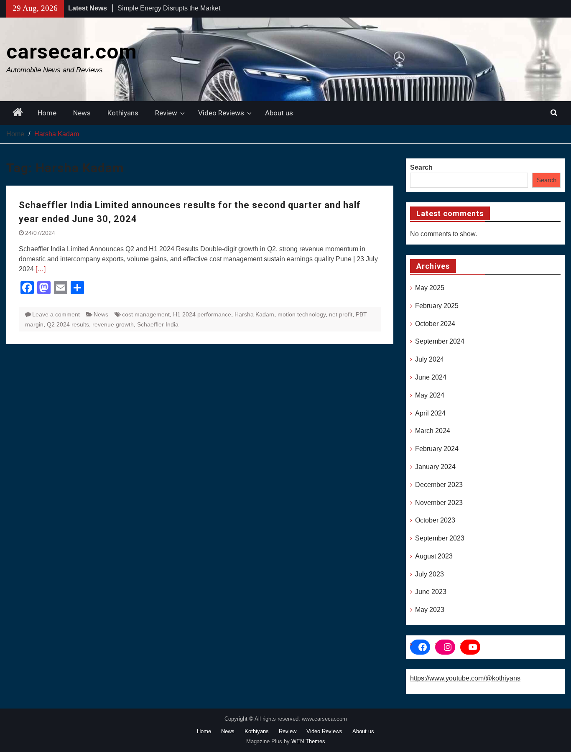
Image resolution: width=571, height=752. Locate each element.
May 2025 (429, 287)
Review (166, 113)
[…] (41, 269)
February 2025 (437, 305)
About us (279, 113)
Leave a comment (56, 314)
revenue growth (113, 324)
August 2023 (434, 556)
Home (47, 113)
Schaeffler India (157, 324)
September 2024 (439, 341)
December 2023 (439, 484)
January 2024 (435, 466)
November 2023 (439, 502)
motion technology (302, 314)
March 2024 (432, 430)
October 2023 (435, 520)
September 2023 (439, 538)
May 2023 (429, 609)
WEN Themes (308, 741)
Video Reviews (221, 113)
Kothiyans (122, 113)
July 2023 (429, 574)
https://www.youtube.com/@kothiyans (465, 678)
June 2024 (430, 377)
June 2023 (430, 591)
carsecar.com (71, 52)
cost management (146, 314)
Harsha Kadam (254, 314)
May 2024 (429, 395)
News (82, 113)
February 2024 (437, 448)
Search (421, 167)
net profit (340, 314)
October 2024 (435, 323)
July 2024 (429, 359)
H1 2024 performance (202, 314)
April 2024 (430, 413)
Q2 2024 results (68, 324)
